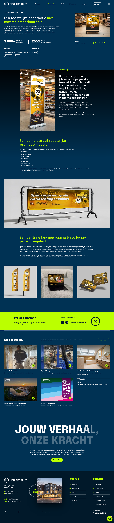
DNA (62, 4)
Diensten (38, 4)
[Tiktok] (16, 512)
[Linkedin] (12, 512)
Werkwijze (72, 4)
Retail (35, 52)
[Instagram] (9, 512)
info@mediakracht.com (12, 492)
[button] (109, 518)
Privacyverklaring (41, 511)
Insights (84, 4)
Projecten (52, 4)
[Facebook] (19, 512)
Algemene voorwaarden (54, 511)
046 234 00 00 (9, 493)
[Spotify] (5, 512)
